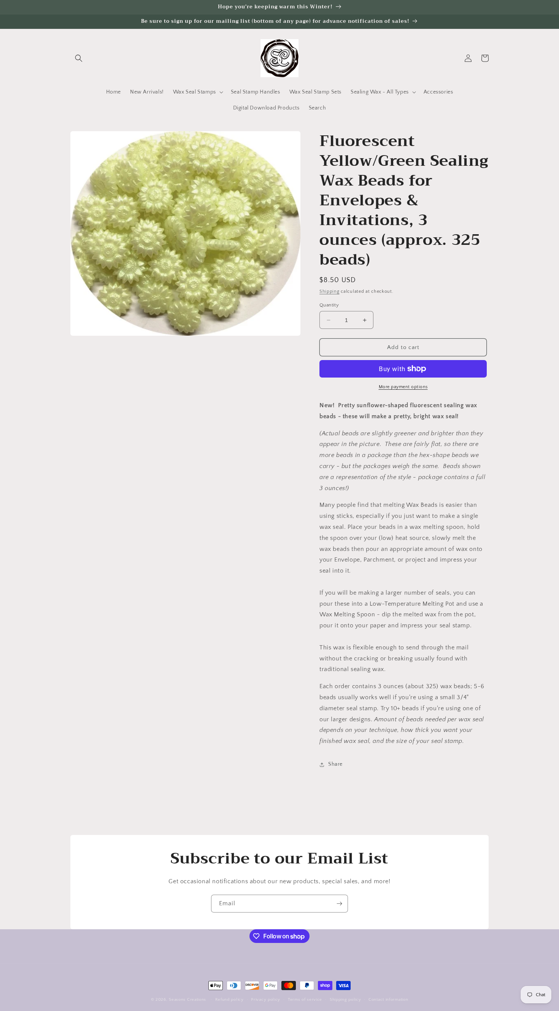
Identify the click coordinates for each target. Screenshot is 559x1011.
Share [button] (335, 764)
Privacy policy (265, 999)
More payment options (403, 386)
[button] (78, 58)
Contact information (388, 999)
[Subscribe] (339, 904)
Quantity (329, 305)
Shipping (329, 291)
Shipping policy (345, 999)
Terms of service (305, 999)
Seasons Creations (187, 999)
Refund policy (229, 999)
